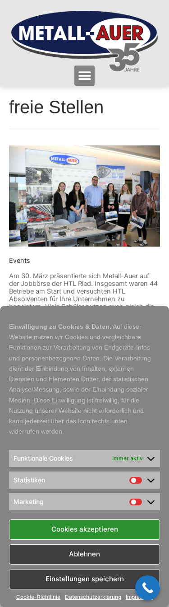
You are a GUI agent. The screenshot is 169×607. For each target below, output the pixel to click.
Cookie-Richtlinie (38, 597)
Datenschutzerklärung (93, 597)
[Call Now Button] (147, 587)
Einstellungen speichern (85, 578)
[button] (84, 75)
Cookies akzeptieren (84, 529)
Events (19, 261)
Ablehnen (84, 554)
